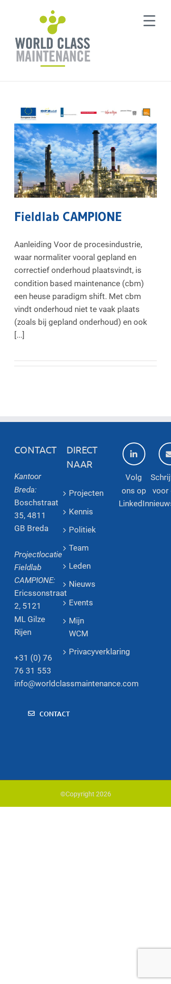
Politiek (82, 529)
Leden (80, 566)
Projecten (85, 493)
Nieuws (82, 584)
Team (79, 547)
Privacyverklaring (85, 651)
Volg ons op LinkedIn (134, 490)
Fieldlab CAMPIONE (68, 216)
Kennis (81, 511)
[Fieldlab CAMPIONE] (85, 153)
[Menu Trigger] (149, 20)
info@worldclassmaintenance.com (76, 683)
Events (81, 602)
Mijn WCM (78, 627)
